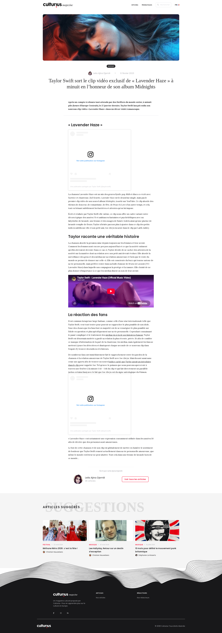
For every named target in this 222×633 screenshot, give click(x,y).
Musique (111, 66)
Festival (46, 544)
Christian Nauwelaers (54, 552)
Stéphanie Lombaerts (147, 555)
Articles (134, 5)
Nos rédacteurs (143, 597)
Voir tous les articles (135, 479)
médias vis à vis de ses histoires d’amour (124, 335)
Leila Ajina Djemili (101, 73)
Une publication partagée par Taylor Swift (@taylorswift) (90, 186)
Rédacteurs (147, 5)
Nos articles (100, 597)
